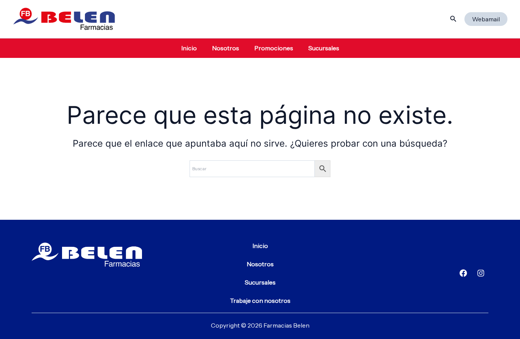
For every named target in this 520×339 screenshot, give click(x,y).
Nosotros (225, 48)
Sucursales (323, 48)
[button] (453, 19)
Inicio (189, 48)
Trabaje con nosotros (260, 300)
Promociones (273, 48)
